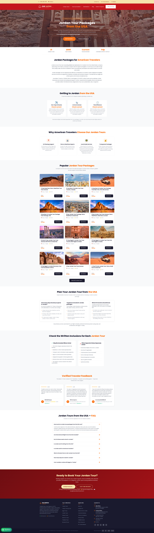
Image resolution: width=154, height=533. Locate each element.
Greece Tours (65, 515)
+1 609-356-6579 (43, 1)
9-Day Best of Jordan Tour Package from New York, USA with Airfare (101, 189)
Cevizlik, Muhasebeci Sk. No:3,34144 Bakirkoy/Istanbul (102, 512)
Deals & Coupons (100, 6)
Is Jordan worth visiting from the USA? (63, 444)
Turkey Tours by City (66, 508)
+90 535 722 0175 (99, 518)
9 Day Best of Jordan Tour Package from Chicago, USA (50, 215)
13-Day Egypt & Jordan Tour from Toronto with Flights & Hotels (75, 241)
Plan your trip (111, 6)
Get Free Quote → (69, 38)
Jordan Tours (65, 513)
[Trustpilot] (106, 525)
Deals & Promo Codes (82, 510)
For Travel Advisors (105, 1)
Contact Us (96, 1)
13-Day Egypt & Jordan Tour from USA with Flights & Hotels (102, 241)
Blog (93, 6)
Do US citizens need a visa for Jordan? (63, 439)
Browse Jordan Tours (84, 38)
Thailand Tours (65, 520)
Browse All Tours (65, 522)
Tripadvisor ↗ (47, 403)
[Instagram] (98, 525)
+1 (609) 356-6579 (99, 515)
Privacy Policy (81, 517)
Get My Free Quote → (68, 486)
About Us (80, 506)
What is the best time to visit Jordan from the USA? (67, 453)
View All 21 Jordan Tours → (77, 280)
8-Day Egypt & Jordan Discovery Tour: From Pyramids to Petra (51, 267)
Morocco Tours (65, 517)
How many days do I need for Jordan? (63, 457)
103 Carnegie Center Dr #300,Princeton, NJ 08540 (102, 508)
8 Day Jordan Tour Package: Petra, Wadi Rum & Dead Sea (75, 215)
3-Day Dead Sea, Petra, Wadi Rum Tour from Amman (51, 189)
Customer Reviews (82, 513)
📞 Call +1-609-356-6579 (85, 486)
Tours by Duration (76, 6)
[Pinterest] (103, 525)
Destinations (86, 6)
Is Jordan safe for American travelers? (63, 448)
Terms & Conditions (82, 515)
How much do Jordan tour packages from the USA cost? (68, 424)
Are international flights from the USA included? (66, 434)
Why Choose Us (81, 522)
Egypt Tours (64, 510)
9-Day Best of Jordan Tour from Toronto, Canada (74, 189)
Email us (51, 1)
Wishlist (114, 1)
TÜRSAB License (81, 520)
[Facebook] (95, 525)
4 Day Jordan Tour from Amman (74, 266)
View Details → (58, 195)
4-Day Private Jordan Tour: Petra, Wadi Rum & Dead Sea (102, 267)
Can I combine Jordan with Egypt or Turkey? (65, 462)
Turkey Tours (66, 6)
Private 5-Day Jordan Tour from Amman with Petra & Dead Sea (49, 241)
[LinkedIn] (101, 525)
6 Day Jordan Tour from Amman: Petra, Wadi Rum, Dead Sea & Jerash (102, 215)
